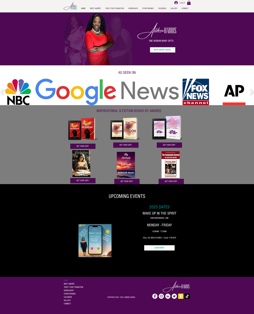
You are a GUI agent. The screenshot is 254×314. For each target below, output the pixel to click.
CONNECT (67, 303)
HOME (66, 280)
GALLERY (67, 300)
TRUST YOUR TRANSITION (73, 287)
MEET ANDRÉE (69, 284)
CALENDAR (68, 297)
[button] (189, 2)
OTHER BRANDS (70, 294)
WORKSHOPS (69, 290)
